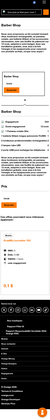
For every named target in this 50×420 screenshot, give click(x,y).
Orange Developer (10, 399)
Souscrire (12, 90)
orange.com (7, 395)
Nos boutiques (14, 320)
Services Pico (8, 403)
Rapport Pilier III (15, 326)
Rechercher (46, 12)
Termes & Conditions (12, 391)
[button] (25, 100)
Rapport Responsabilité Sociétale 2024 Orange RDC (26, 332)
